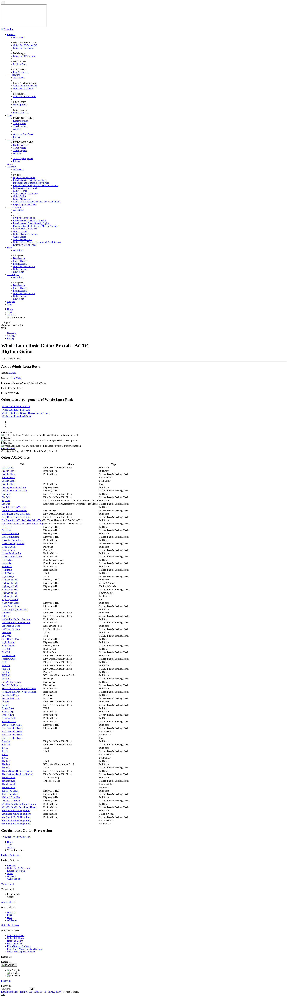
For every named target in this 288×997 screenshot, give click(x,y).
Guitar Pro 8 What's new (19, 868)
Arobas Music (8, 902)
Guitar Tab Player (15, 938)
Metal (18, 378)
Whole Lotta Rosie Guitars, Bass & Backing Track (26, 413)
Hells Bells (7, 566)
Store (9, 304)
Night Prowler (8, 642)
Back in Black (8, 471)
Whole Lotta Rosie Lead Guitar (17, 416)
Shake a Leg (8, 711)
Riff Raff (6, 672)
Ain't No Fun (8, 467)
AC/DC (12, 373)
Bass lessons (19, 258)
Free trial (11, 865)
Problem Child (8, 655)
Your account (7, 884)
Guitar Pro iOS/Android (24, 56)
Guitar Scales (19, 196)
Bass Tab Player (14, 943)
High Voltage (8, 573)
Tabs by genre (20, 126)
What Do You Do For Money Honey (19, 807)
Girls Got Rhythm (10, 533)
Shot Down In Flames (12, 728)
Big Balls (6, 494)
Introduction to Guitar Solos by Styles (31, 183)
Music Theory (20, 261)
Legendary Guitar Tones (24, 204)
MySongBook (20, 64)
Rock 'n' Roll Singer (11, 682)
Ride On (6, 665)
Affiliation (12, 920)
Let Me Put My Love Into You (16, 619)
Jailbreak (6, 612)
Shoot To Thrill (9, 721)
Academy (11, 166)
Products (11, 34)
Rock (12, 378)
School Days (8, 708)
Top (3, 994)
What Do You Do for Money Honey (19, 804)
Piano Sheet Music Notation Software (25, 949)
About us (11, 912)
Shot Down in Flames (12, 724)
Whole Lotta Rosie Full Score (16, 406)
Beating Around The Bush (14, 490)
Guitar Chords (20, 191)
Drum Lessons (20, 263)
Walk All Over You (11, 797)
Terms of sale (40, 991)
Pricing (16, 137)
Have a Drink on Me (11, 553)
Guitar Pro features (10, 925)
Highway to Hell (10, 579)
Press (9, 915)
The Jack (6, 761)
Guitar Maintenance (22, 199)
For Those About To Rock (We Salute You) (22, 520)
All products (19, 37)
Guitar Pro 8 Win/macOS (25, 45)
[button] (5, 448)
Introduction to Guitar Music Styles (29, 180)
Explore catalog (20, 120)
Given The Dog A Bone (13, 543)
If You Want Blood (11, 602)
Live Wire (6, 632)
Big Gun (6, 500)
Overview (12, 333)
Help (9, 917)
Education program (16, 870)
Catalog (11, 335)
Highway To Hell (10, 599)
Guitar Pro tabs (14, 879)
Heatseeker (7, 560)
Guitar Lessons (20, 269)
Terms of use (26, 991)
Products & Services (10, 855)
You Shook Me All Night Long (16, 810)
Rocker (5, 701)
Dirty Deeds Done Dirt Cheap (16, 513)
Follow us (6, 980)
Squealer (6, 741)
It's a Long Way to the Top (14, 609)
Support (11, 301)
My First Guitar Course (24, 177)
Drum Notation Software (19, 946)
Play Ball (6, 649)
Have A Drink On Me (12, 556)
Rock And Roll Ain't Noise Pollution (19, 691)
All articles (18, 250)
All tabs (17, 129)
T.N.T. (5, 748)
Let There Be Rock (11, 626)
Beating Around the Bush (14, 487)
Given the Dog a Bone (12, 540)
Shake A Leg (8, 715)
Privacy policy (55, 991)
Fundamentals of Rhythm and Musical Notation (35, 185)
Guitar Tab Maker (15, 935)
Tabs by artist (19, 123)
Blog (9, 247)
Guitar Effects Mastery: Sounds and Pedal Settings (37, 201)
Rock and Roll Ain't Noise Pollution (19, 688)
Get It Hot (6, 527)
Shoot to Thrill (8, 718)
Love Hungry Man (11, 639)
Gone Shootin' (8, 546)
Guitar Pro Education (23, 48)
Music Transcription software (21, 951)
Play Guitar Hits (20, 72)
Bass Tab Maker (15, 941)
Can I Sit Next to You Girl (14, 507)
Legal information (10, 991)
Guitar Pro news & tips (24, 266)
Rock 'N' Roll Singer (11, 685)
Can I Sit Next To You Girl (14, 510)
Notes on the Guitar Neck (25, 188)
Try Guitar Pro (8, 837)
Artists (10, 164)
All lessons (18, 169)
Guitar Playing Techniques (25, 193)
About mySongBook (23, 134)
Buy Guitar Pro (23, 837)
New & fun (18, 272)
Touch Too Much (10, 790)
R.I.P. (4, 662)
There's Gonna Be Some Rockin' (17, 771)
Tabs (9, 115)
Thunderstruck (8, 777)
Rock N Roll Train (10, 695)
